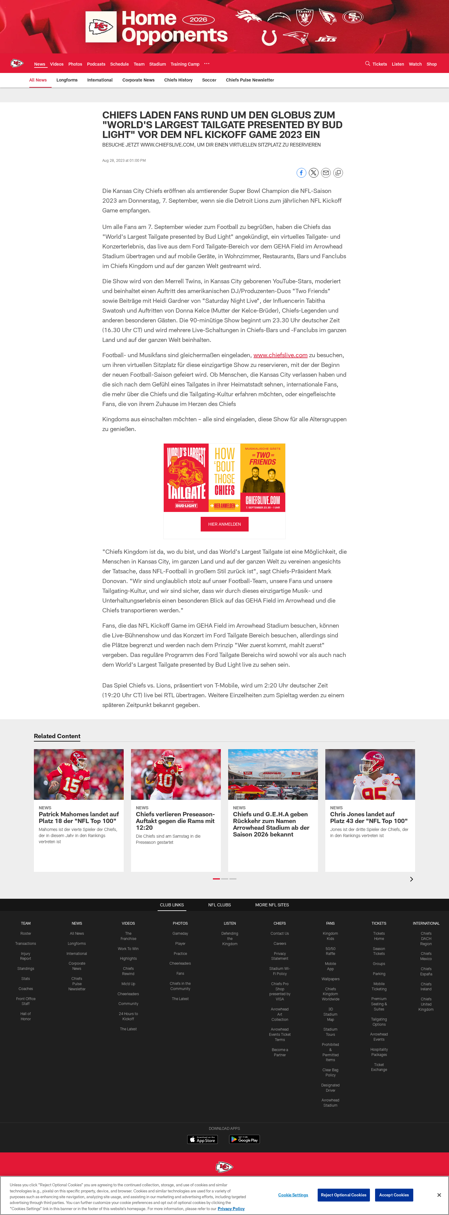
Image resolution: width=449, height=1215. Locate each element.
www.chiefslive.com (281, 354)
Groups (379, 963)
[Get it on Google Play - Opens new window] (244, 1142)
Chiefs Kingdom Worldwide (330, 994)
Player (180, 943)
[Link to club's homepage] (17, 63)
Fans (180, 973)
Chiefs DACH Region (426, 938)
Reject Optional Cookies (344, 1194)
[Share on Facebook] (301, 176)
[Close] (439, 1195)
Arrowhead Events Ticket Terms (280, 1034)
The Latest (128, 1029)
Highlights (128, 958)
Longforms (77, 943)
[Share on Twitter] (314, 176)
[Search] (367, 63)
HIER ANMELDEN (224, 524)
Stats (25, 978)
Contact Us (280, 933)
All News (77, 933)
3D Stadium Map (330, 1014)
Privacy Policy (231, 1208)
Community (128, 1003)
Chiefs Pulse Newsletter (77, 983)
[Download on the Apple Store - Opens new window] (202, 1140)
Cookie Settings (293, 1194)
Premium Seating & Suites (379, 1003)
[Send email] (326, 176)
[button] (216, 879)
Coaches (26, 988)
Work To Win (128, 948)
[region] (224, 1195)
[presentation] (412, 880)
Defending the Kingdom (229, 938)
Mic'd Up (128, 983)
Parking (379, 973)
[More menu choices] (206, 63)
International (77, 953)
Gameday (180, 933)
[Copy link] (338, 173)
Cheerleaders (128, 994)
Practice (180, 953)
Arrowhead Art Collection (280, 1014)
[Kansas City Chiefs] (224, 1167)
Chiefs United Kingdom (426, 1004)
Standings (25, 968)
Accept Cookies (394, 1194)
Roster (25, 933)
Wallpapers (331, 979)
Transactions (25, 943)
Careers (280, 943)
